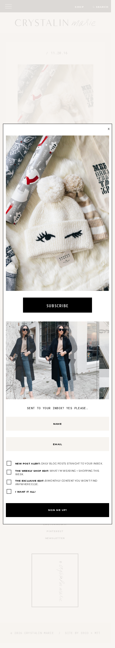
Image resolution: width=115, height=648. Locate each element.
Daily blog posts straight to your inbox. (59, 463)
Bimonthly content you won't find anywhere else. (56, 482)
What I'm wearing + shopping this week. (57, 472)
